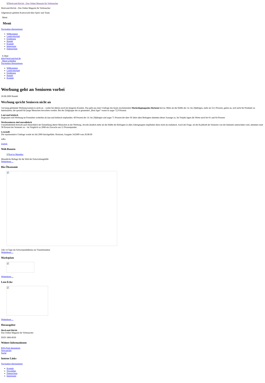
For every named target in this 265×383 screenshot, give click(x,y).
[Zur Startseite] (32, 3)
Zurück (4, 144)
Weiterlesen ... (7, 161)
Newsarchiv (6, 350)
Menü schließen (8, 61)
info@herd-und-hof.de (11, 58)
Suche (3, 353)
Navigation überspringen (12, 29)
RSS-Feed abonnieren (10, 348)
